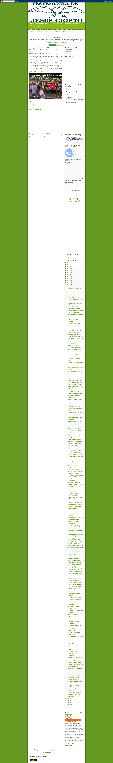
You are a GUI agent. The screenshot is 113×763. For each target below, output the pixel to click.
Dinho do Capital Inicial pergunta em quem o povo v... (75, 530)
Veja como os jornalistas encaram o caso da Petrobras (74, 621)
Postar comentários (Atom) (40, 137)
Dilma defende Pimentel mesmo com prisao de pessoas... (74, 488)
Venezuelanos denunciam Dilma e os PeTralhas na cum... (74, 358)
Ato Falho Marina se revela (74, 672)
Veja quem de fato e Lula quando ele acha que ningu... (74, 616)
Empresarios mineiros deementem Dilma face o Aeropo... (75, 417)
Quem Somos (38, 31)
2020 (68, 272)
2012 (68, 700)
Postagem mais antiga (56, 134)
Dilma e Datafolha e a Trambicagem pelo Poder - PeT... (75, 299)
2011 (68, 702)
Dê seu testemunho (55, 31)
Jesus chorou (71, 295)
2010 (68, 704)
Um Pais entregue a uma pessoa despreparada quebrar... (74, 593)
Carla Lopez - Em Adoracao (75, 645)
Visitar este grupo (78, 99)
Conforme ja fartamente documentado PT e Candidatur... (74, 319)
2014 (68, 284)
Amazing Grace (72, 608)
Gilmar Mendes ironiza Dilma (75, 545)
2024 (68, 264)
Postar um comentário (35, 109)
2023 (68, 266)
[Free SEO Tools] (56, 760)
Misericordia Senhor (73, 465)
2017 (68, 278)
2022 (68, 268)
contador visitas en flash (71, 257)
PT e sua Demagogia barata (75, 597)
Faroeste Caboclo (72, 390)
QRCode (31, 101)
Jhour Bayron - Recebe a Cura (75, 640)
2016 (68, 280)
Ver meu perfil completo (71, 745)
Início (31, 31)
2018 (68, 276)
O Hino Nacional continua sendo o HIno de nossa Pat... (74, 430)
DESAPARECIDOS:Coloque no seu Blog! (74, 199)
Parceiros (46, 31)
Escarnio (70, 463)
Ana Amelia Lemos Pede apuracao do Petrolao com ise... (75, 408)
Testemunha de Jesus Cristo (74, 720)
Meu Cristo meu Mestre (74, 606)
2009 (68, 706)
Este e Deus (71, 655)
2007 (68, 710)
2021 (68, 270)
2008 (68, 708)
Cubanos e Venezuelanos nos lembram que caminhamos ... (75, 364)
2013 (68, 698)
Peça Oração (66, 31)
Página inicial (46, 134)
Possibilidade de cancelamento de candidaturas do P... (73, 493)
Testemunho (71, 515)
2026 (68, 262)
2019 (68, 274)
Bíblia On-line (47, 35)
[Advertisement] (41, 121)
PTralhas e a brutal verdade (75, 554)
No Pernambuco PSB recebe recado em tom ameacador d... (75, 573)
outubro (70, 286)
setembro (70, 696)
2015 (68, 282)
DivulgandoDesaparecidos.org (74, 201)
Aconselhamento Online (35, 35)
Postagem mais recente (35, 134)
